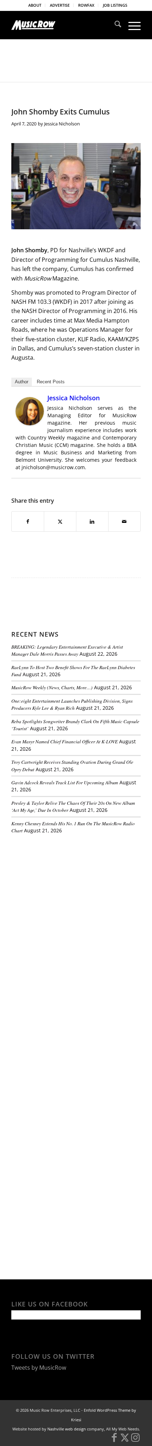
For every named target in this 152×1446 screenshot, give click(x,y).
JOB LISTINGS (115, 5)
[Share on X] (60, 521)
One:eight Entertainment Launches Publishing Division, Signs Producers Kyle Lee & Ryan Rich (72, 704)
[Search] (114, 25)
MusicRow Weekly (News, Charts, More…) (52, 687)
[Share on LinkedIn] (92, 521)
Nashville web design (66, 1429)
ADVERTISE (60, 5)
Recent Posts (51, 381)
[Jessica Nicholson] (30, 423)
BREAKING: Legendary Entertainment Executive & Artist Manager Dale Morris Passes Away (67, 650)
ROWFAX (86, 5)
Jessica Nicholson (62, 123)
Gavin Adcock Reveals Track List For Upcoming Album (64, 782)
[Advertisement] (64, 888)
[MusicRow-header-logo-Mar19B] (63, 25)
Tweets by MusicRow (38, 1367)
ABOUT (34, 5)
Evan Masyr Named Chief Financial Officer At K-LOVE (64, 741)
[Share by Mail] (124, 521)
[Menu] (131, 25)
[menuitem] (35, 5)
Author (21, 381)
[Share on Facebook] (28, 521)
